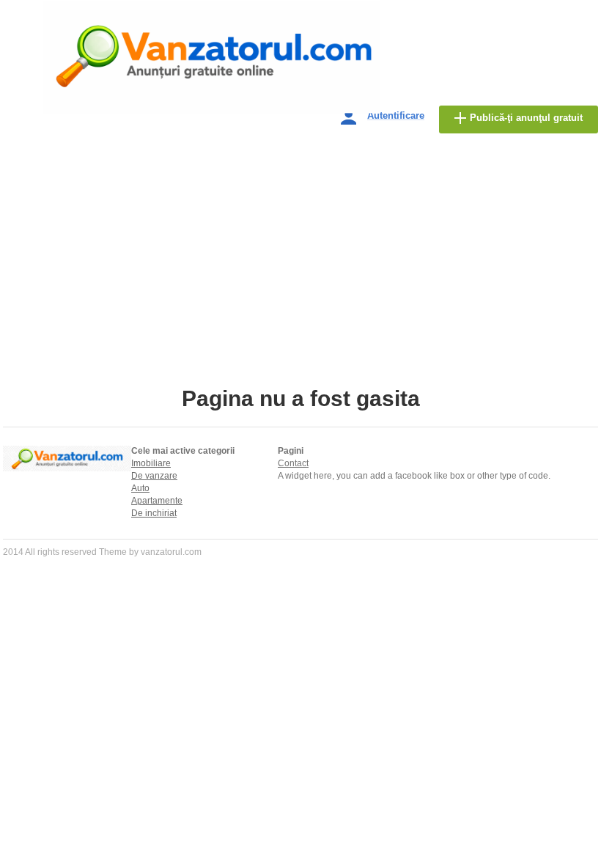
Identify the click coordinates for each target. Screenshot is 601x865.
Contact (293, 463)
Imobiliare (151, 463)
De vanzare (154, 476)
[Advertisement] (300, 276)
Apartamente (156, 501)
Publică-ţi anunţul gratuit (526, 117)
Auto (140, 488)
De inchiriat (154, 513)
